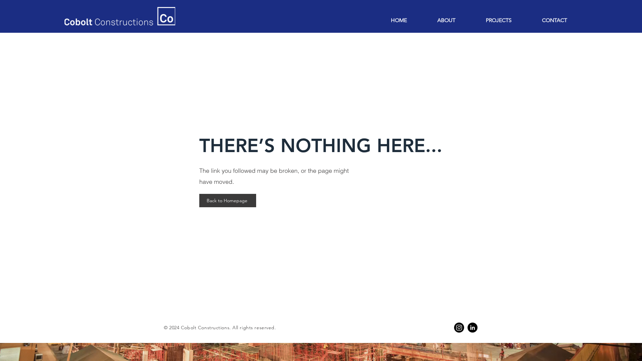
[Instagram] (459, 328)
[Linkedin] (472, 328)
